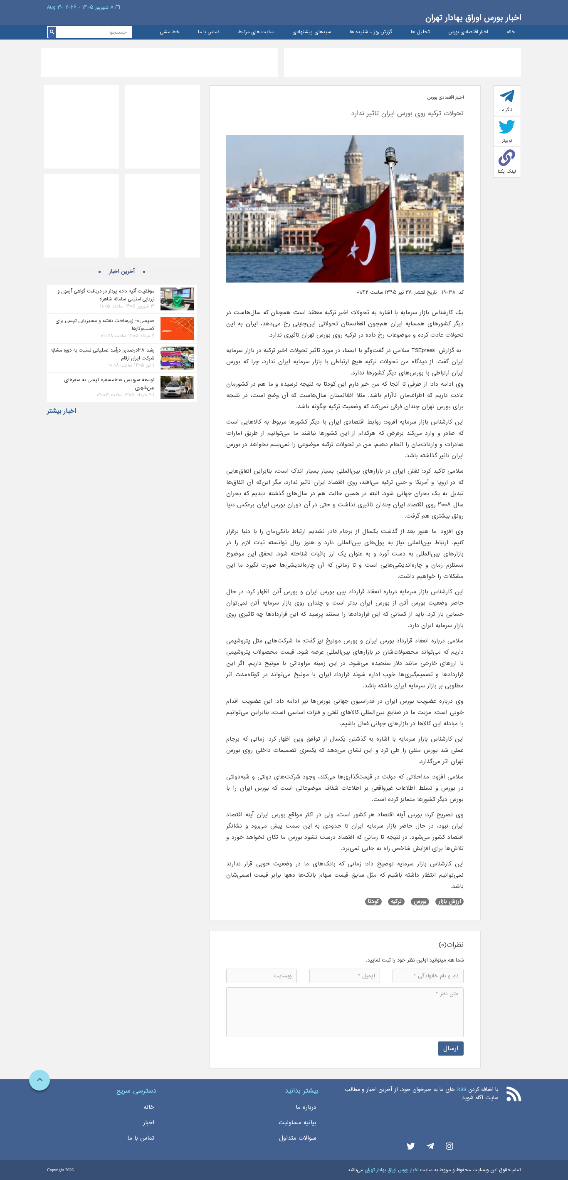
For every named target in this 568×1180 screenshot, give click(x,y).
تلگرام (506, 110)
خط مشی (169, 32)
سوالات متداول (297, 1138)
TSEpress (422, 350)
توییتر (507, 140)
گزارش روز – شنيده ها (371, 32)
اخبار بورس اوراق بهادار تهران (473, 17)
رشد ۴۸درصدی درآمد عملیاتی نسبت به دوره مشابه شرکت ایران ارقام (102, 354)
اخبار (148, 1122)
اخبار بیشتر (61, 411)
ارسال (450, 1048)
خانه (510, 32)
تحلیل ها (420, 32)
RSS (461, 1089)
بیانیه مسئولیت (297, 1122)
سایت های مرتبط (256, 32)
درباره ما (306, 1107)
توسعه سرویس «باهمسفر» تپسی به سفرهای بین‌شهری (109, 383)
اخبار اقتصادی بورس (468, 32)
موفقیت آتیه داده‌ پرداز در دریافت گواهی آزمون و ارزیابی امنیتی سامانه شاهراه (105, 295)
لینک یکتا (507, 171)
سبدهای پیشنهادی (311, 32)
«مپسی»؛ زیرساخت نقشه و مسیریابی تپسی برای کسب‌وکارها (104, 324)
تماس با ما (208, 32)
